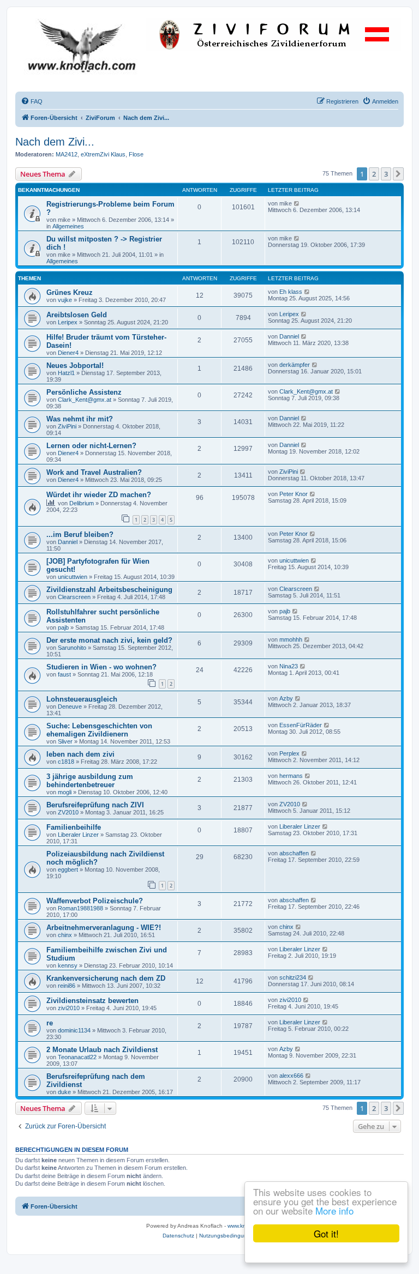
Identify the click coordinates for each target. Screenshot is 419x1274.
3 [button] (386, 174)
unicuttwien (72, 576)
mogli (64, 792)
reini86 (66, 985)
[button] (398, 173)
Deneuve (70, 706)
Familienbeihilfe (73, 827)
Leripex (67, 322)
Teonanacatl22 (77, 1057)
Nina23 (288, 666)
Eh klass (290, 291)
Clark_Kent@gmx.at (84, 399)
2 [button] (374, 174)
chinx (65, 935)
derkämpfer (294, 364)
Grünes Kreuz (69, 292)
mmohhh (290, 639)
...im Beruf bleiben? (79, 534)
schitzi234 (292, 977)
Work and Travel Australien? (94, 472)
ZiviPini (67, 426)
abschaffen (294, 853)
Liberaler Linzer (78, 834)
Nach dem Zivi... (54, 142)
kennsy (67, 965)
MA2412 (66, 154)
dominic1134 (74, 1030)
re (49, 1023)
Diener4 (68, 352)
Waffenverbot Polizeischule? (94, 901)
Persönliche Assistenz (84, 392)
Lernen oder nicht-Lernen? (91, 446)
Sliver (65, 741)
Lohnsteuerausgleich (81, 699)
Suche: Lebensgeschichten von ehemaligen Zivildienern (99, 730)
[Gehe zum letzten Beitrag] (297, 203)
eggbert (68, 869)
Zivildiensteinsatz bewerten (92, 1001)
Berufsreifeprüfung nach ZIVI (95, 805)
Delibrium (81, 503)
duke (64, 1092)
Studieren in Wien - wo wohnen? (101, 667)
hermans (291, 775)
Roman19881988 (80, 908)
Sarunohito (72, 647)
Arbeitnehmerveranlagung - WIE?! (103, 927)
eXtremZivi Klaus (103, 154)
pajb (63, 627)
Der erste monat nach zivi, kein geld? (109, 640)
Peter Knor (293, 494)
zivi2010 (69, 1008)
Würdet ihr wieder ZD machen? (98, 495)
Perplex (289, 753)
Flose (136, 154)
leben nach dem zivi (80, 754)
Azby (286, 698)
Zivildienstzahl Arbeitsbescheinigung (109, 589)
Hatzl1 (66, 373)
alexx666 (291, 1075)
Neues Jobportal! (75, 365)
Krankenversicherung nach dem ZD (105, 978)
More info (334, 1210)
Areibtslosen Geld (76, 315)
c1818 (66, 761)
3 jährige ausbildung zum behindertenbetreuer (89, 780)
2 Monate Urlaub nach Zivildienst (102, 1050)
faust (64, 674)
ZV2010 (68, 812)
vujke (65, 300)
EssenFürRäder (300, 725)
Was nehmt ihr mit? (79, 419)
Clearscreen (74, 597)
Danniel (289, 336)
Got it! (326, 1233)
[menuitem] (32, 101)
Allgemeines (68, 226)
